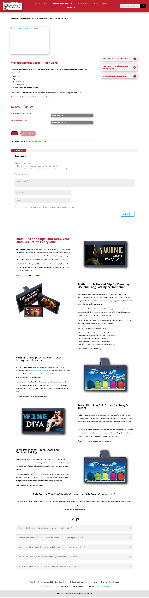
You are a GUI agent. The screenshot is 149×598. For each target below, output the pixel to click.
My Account (82, 3)
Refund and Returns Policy (68, 594)
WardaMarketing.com (104, 586)
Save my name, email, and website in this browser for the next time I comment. (46, 207)
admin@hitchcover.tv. (45, 586)
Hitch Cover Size (19, 120)
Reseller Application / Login (63, 3)
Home (37, 3)
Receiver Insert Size (21, 113)
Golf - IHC (35, 18)
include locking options (40, 371)
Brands (95, 3)
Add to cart (28, 133)
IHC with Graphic (23, 18)
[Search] (143, 6)
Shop (46, 3)
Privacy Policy (86, 594)
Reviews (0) (18, 150)
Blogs (105, 3)
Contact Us (71, 7)
